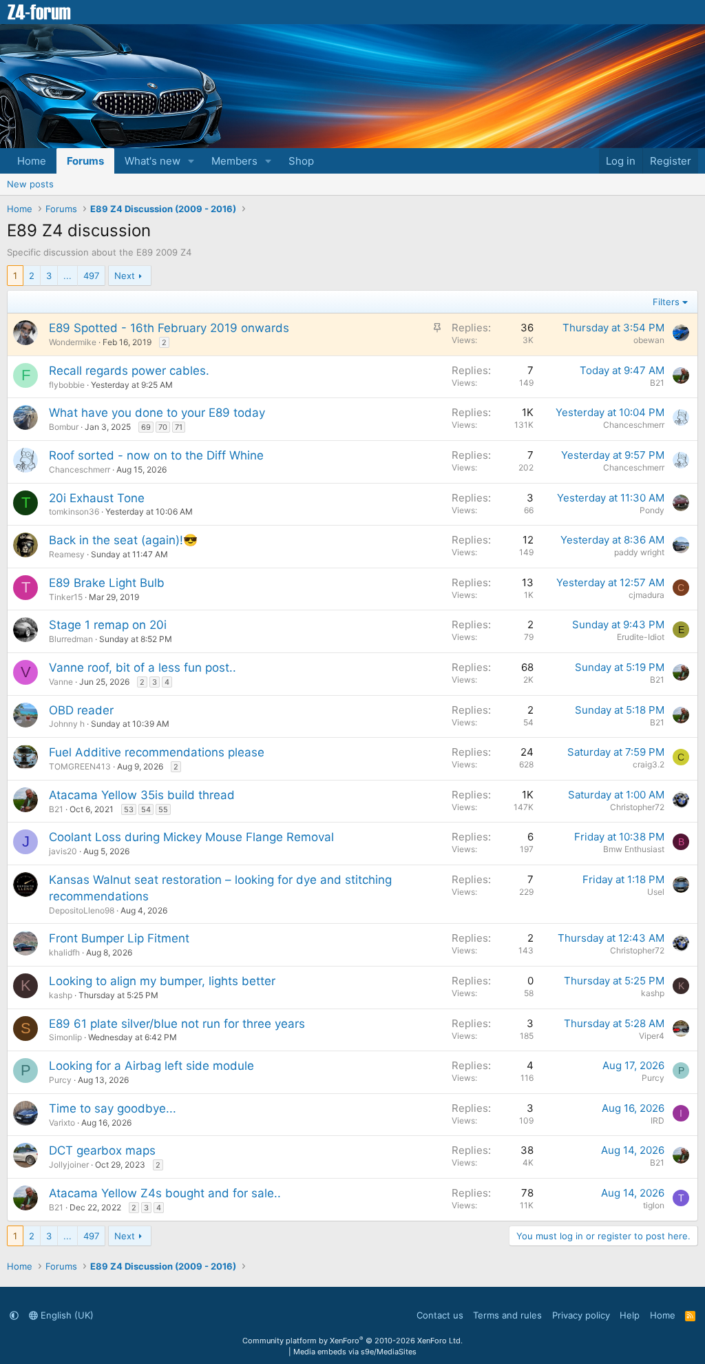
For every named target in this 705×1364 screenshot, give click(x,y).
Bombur (63, 427)
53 (129, 809)
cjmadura (646, 595)
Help (630, 1315)
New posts (30, 183)
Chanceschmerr (633, 425)
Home (31, 160)
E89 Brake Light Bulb (107, 583)
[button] (191, 161)
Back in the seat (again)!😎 (123, 540)
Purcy (60, 1080)
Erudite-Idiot (640, 637)
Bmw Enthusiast (633, 849)
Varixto (62, 1122)
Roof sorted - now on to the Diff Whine (156, 455)
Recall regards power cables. (129, 371)
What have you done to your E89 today (157, 413)
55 (163, 809)
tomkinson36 (74, 511)
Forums (85, 160)
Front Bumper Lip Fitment (119, 938)
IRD (657, 1120)
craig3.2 (648, 764)
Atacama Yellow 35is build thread (142, 795)
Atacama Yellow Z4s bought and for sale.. (165, 1193)
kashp (60, 995)
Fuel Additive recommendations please (156, 752)
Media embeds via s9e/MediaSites (355, 1351)
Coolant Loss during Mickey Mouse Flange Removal (191, 837)
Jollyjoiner (69, 1164)
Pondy (652, 510)
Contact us (440, 1315)
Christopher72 (637, 807)
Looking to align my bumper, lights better (162, 981)
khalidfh (64, 952)
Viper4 (651, 1036)
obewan (648, 340)
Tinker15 (66, 597)
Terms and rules (507, 1315)
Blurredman (71, 639)
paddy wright (639, 552)
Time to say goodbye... (112, 1108)
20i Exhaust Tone (97, 498)
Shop (301, 160)
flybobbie (67, 385)
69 (146, 427)
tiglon (653, 1205)
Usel (655, 892)
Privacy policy (581, 1315)
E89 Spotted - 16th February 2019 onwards (169, 328)
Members (234, 160)
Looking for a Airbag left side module (151, 1066)
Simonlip (65, 1037)
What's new (152, 160)
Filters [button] (666, 301)
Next (124, 275)
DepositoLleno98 (81, 910)
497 (91, 275)
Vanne (61, 681)
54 (146, 809)
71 (178, 427)
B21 (657, 383)
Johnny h (67, 724)
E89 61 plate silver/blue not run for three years (177, 1024)
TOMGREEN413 (80, 766)
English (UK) (66, 1315)
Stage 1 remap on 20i (108, 625)
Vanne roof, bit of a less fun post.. (142, 667)
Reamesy (67, 554)
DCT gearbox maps (102, 1150)
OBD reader (81, 710)
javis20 (63, 851)
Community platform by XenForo (352, 1340)
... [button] (67, 275)
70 (162, 427)
